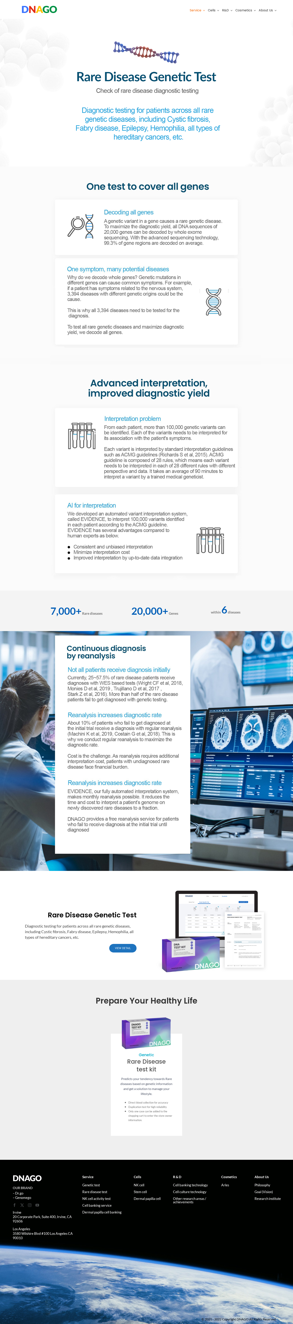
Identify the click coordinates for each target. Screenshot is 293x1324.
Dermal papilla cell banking (102, 1212)
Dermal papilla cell (147, 1199)
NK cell (139, 1185)
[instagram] (29, 1205)
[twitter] (22, 1205)
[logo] (39, 7)
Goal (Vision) (264, 1192)
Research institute (268, 1199)
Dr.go (19, 1193)
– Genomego (22, 1198)
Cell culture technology (189, 1192)
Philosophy (262, 1185)
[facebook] (14, 1205)
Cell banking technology (190, 1185)
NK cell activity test (96, 1199)
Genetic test (91, 1185)
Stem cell (140, 1192)
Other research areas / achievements (189, 1200)
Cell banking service (97, 1205)
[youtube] (37, 1205)
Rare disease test (94, 1192)
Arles (225, 1185)
